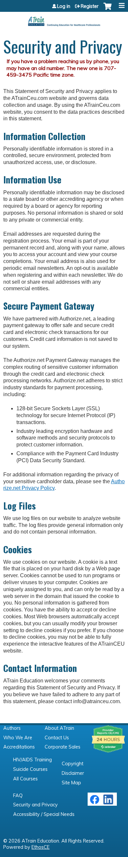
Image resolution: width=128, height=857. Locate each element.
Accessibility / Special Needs (44, 814)
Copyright (72, 764)
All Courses (25, 779)
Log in (63, 6)
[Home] (64, 19)
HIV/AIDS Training (32, 760)
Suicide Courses (30, 769)
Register (89, 6)
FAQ (18, 795)
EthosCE (41, 847)
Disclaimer (73, 773)
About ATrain (59, 728)
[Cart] (107, 9)
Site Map (71, 783)
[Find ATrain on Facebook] (94, 803)
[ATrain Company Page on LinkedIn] (109, 803)
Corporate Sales (62, 747)
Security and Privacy (35, 805)
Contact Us (57, 738)
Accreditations (19, 747)
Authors (12, 728)
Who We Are (17, 738)
